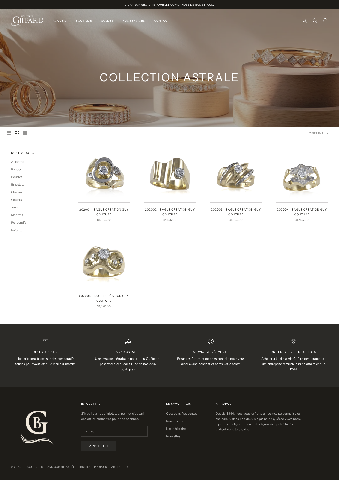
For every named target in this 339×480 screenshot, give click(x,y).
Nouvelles (173, 436)
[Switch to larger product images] (9, 133)
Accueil (60, 20)
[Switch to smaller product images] (17, 133)
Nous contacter (177, 421)
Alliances (17, 162)
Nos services (133, 20)
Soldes (107, 20)
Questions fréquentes (181, 413)
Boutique (84, 20)
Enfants (16, 230)
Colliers (16, 200)
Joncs (15, 207)
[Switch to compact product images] (25, 133)
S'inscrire (98, 446)
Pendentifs (19, 222)
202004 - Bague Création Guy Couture (302, 212)
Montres (17, 215)
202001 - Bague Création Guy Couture (104, 212)
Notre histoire (176, 429)
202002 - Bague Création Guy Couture (170, 212)
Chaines (16, 192)
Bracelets (17, 184)
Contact (161, 20)
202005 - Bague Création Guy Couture (104, 298)
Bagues (16, 169)
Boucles (16, 177)
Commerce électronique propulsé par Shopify (91, 466)
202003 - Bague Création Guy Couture (236, 212)
